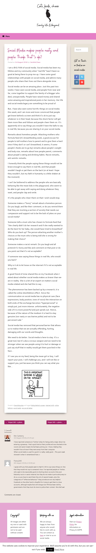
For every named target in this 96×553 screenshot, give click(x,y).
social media (17, 408)
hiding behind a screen (38, 405)
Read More (59, 549)
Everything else (19, 405)
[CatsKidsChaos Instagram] (76, 82)
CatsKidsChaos (35, 62)
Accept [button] (50, 549)
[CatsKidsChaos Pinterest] (82, 82)
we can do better (27, 408)
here (41, 535)
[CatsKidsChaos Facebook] (76, 77)
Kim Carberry (19, 436)
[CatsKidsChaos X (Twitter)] (82, 77)
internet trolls (50, 405)
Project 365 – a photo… (14, 422)
